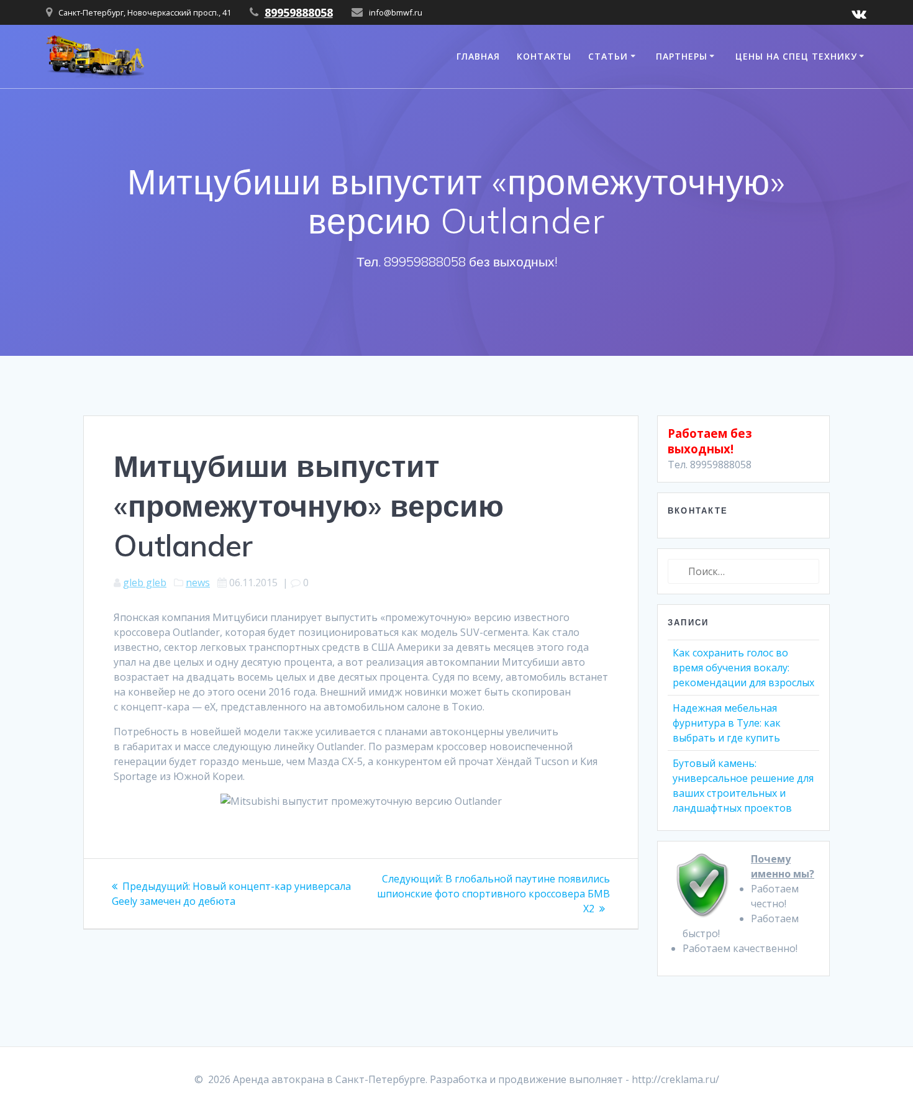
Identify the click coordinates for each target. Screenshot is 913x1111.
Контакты (544, 56)
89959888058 (299, 12)
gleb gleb (144, 582)
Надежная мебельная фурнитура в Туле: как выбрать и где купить (727, 723)
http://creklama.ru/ (675, 1079)
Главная (478, 56)
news (198, 582)
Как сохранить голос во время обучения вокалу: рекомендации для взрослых (743, 667)
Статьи (608, 56)
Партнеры (681, 56)
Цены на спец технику (796, 56)
